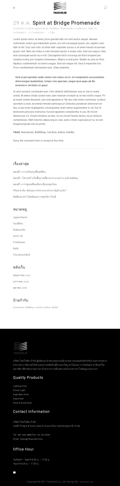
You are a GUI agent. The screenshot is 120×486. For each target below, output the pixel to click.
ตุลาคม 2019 (20, 287)
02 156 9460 (44, 435)
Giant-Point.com (86, 482)
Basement (27, 132)
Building (40, 132)
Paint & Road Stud (22, 403)
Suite (91, 28)
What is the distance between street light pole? (39, 190)
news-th (18, 235)
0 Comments (36, 32)
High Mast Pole (21, 394)
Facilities (54, 28)
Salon (61, 132)
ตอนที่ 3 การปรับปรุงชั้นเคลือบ (29, 171)
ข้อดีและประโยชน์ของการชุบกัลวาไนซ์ (34, 196)
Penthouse (81, 28)
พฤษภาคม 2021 (21, 275)
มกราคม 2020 (21, 281)
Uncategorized (21, 254)
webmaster (19, 32)
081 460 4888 (25, 435)
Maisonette (66, 28)
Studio (70, 132)
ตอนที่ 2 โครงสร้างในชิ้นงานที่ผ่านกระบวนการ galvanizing (45, 178)
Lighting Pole (20, 386)
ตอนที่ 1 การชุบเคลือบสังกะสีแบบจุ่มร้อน (35, 184)
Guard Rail (18, 399)
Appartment (41, 28)
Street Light (19, 390)
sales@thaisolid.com (31, 439)
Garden (52, 132)
